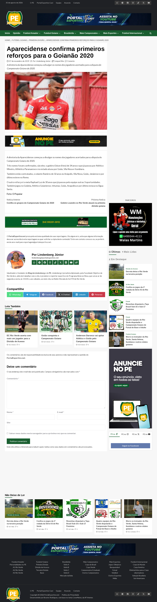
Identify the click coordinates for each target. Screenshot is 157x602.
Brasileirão (69, 33)
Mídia (115, 578)
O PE (32, 3)
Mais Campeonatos (89, 33)
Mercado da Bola (66, 576)
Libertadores (139, 573)
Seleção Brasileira (139, 576)
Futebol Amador (30, 33)
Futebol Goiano (51, 33)
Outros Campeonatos (90, 573)
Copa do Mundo (139, 565)
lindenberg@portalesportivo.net (45, 258)
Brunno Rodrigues (51, 597)
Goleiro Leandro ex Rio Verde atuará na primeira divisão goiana (83, 203)
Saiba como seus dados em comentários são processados (68, 447)
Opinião (16, 33)
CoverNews (77, 597)
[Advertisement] (78, 473)
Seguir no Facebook (130, 445)
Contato (76, 3)
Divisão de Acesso (132, 269)
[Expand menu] (39, 33)
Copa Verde (90, 567)
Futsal (128, 301)
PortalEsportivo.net (51, 595)
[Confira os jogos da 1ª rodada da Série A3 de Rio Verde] (116, 288)
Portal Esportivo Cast (45, 3)
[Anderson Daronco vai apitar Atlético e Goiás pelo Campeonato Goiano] (90, 321)
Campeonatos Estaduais (90, 570)
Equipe (58, 3)
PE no (113, 434)
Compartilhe (59, 61)
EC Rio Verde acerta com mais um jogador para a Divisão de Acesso (19, 338)
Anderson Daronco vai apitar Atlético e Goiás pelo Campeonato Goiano (90, 338)
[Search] (150, 33)
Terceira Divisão (42, 570)
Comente (71, 61)
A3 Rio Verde (130, 284)
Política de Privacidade (70, 595)
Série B (66, 567)
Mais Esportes (110, 33)
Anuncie (67, 3)
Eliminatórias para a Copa (139, 570)
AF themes (89, 597)
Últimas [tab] (115, 251)
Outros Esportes (114, 576)
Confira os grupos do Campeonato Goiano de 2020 (30, 201)
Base (42, 573)
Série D (66, 573)
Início (7, 33)
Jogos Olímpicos (115, 565)
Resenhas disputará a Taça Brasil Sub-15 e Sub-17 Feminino (137, 306)
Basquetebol (115, 567)
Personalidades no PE (18, 565)
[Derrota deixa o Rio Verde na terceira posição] (116, 271)
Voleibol (115, 573)
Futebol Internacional (132, 33)
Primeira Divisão (12, 329)
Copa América (139, 567)
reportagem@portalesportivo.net (37, 242)
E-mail (60, 412)
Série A (66, 565)
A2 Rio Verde (18, 570)
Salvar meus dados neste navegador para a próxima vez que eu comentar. (42, 433)
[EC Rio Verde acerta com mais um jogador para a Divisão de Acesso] (21, 321)
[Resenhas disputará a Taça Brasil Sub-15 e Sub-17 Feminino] (116, 305)
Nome (10, 412)
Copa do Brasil (90, 565)
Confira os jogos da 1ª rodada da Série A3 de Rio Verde (137, 289)
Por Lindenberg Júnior (42, 61)
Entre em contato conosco (81, 239)
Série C (66, 570)
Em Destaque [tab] (118, 259)
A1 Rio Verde (18, 567)
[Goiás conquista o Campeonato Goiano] (55, 321)
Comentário (13, 378)
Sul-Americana (139, 578)
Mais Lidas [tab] (129, 251)
